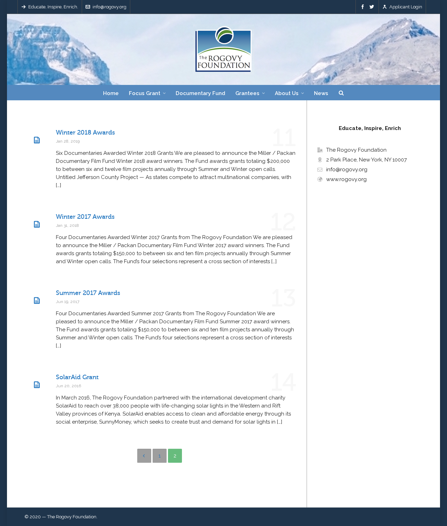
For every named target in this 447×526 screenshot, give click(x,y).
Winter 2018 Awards (85, 132)
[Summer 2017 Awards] (36, 300)
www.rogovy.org (346, 179)
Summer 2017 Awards (88, 292)
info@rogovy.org (109, 6)
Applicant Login (405, 6)
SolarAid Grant (77, 377)
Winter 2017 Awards (85, 216)
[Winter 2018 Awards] (36, 140)
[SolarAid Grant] (36, 385)
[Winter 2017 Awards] (36, 224)
